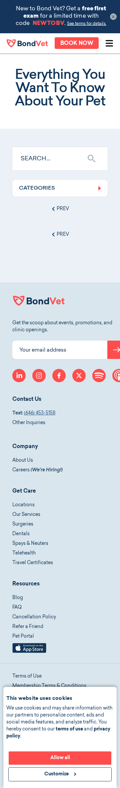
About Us (22, 460)
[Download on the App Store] (29, 652)
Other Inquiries (28, 423)
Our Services (26, 515)
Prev (62, 209)
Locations (23, 505)
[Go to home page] (27, 43)
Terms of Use (27, 676)
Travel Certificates (32, 563)
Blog (17, 598)
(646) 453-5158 (39, 413)
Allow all (60, 758)
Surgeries (22, 524)
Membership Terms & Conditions (49, 686)
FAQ (17, 607)
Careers (37, 470)
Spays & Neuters (30, 544)
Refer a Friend (27, 627)
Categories (37, 188)
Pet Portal (23, 636)
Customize (56, 774)
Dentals (21, 534)
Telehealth (24, 553)
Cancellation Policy (34, 617)
